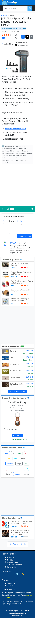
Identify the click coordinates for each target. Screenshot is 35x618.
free (26, 464)
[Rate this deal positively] (16, 35)
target (19, 464)
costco (26, 474)
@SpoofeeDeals (23, 45)
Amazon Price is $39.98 (15, 128)
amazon (10, 464)
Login (19, 221)
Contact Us (11, 583)
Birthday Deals (12, 562)
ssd (26, 469)
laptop (27, 453)
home (8, 474)
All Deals (4, 15)
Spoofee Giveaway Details (17, 439)
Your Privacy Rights (12, 611)
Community (11, 567)
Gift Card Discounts (11, 346)
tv (13, 453)
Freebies (10, 560)
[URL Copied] (31, 37)
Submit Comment (24, 236)
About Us (10, 586)
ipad (19, 453)
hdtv (15, 458)
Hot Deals (10, 558)
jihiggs (18, 242)
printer (18, 469)
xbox (6, 453)
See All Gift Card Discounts (17, 391)
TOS (21, 611)
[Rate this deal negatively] (16, 38)
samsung (24, 458)
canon (9, 469)
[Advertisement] (17, 186)
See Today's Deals (18, 544)
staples (17, 474)
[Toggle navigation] (30, 2)
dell (8, 458)
